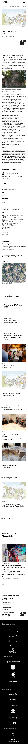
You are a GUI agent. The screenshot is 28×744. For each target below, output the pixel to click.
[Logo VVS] (13, 735)
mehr (3, 539)
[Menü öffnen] (24, 2)
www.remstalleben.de (9, 250)
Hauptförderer (7, 656)
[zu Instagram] (9, 615)
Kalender (22, 170)
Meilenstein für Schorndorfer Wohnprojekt (12, 367)
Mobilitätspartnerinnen (10, 729)
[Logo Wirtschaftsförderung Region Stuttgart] (13, 650)
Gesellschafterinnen (9, 624)
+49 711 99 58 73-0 (9, 602)
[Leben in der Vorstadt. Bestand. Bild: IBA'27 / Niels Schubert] (14, 79)
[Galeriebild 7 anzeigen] (13, 91)
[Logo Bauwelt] (13, 699)
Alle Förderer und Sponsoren (14, 685)
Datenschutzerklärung (8, 612)
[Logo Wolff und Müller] (13, 675)
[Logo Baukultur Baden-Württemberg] (13, 667)
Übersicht (4, 6)
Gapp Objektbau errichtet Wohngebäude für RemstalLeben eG (13, 506)
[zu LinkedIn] (3, 615)
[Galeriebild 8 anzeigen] (15, 91)
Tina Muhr (6, 255)
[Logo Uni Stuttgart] (13, 641)
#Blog (3, 578)
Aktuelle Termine (14, 6)
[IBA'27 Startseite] (5, 2)
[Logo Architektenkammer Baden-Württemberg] (13, 630)
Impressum (5, 610)
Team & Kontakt (6, 607)
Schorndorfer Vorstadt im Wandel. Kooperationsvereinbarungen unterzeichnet (12, 437)
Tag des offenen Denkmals (12, 176)
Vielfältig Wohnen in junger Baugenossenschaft (11, 394)
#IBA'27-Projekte (5, 178)
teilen (3, 584)
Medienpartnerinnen (9, 689)
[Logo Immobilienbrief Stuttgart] (13, 717)
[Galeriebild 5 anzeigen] (9, 91)
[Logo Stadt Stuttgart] (13, 636)
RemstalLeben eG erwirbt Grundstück (11, 466)
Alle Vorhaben (9, 36)
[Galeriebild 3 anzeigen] (6, 91)
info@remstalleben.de (8, 249)
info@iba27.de (6, 604)
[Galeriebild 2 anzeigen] (4, 91)
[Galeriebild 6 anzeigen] (11, 91)
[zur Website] (13, 645)
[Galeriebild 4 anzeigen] (8, 91)
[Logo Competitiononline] (13, 705)
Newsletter (5, 609)
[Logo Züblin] (13, 681)
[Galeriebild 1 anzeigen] (2, 91)
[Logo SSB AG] (13, 740)
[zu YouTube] (6, 615)
